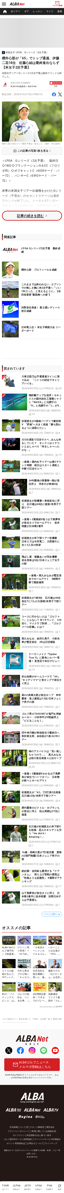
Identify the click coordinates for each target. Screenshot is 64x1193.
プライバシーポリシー (18, 1131)
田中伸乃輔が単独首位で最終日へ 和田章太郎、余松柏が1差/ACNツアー (42, 736)
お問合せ (31, 1143)
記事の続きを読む (30, 216)
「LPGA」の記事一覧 (40, 1019)
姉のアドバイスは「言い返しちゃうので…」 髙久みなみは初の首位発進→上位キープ (45, 755)
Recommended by (47, 1007)
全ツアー (15, 11)
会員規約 (50, 1131)
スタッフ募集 (36, 1127)
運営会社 (50, 1127)
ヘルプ (40, 1143)
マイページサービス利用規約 (47, 1139)
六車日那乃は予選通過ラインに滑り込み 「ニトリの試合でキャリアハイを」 (41, 380)
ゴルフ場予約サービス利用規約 (18, 1139)
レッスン (37, 11)
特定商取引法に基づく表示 (39, 1135)
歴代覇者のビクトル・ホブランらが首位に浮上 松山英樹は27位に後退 (41, 811)
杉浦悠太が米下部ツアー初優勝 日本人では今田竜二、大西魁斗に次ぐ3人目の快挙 (41, 541)
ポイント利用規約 (15, 1143)
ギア (26, 11)
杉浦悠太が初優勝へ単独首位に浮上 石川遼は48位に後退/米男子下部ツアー (41, 504)
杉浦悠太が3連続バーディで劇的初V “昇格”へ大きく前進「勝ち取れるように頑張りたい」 (41, 424)
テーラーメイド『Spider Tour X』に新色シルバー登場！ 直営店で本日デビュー (44, 658)
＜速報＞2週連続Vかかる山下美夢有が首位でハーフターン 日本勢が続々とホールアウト (41, 777)
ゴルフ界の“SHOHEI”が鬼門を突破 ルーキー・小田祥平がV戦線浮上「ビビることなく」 (43, 717)
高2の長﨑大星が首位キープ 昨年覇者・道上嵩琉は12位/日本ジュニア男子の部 (41, 698)
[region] (32, 11)
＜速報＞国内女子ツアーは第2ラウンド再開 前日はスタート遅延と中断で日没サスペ (41, 465)
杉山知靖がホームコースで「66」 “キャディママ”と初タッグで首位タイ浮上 (42, 680)
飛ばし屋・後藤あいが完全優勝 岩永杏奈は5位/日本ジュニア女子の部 (41, 560)
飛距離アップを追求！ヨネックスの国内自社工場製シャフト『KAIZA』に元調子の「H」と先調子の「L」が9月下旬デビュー (45, 402)
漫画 (59, 11)
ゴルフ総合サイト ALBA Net (15, 1019)
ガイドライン (19, 1135)
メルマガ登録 (57, 5)
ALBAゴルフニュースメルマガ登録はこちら (35, 1064)
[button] (32, 382)
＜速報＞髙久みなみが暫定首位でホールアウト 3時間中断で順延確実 (45, 579)
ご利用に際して (37, 1131)
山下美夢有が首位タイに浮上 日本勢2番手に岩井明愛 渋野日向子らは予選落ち (41, 896)
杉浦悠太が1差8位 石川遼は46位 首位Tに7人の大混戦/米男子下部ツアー (42, 601)
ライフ (49, 11)
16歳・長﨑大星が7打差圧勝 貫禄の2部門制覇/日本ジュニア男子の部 (42, 856)
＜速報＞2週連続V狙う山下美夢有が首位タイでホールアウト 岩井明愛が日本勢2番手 (41, 523)
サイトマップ (51, 1143)
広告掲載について (18, 1127)
